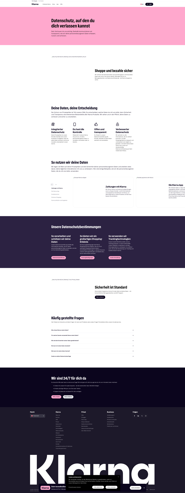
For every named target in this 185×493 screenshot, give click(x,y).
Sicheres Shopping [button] (56, 197)
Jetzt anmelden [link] (135, 488)
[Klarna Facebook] (134, 416)
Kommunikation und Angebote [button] (59, 200)
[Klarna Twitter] (142, 416)
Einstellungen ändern (75, 487)
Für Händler (41, 1)
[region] (93, 483)
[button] (142, 4)
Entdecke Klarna (47, 4)
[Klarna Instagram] (145, 416)
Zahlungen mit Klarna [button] (57, 188)
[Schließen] (118, 476)
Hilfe (61, 4)
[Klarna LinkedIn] (138, 416)
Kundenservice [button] (55, 194)
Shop (53, 4)
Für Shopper (34, 1)
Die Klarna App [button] (55, 191)
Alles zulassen (111, 487)
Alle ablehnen (98, 487)
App (57, 4)
